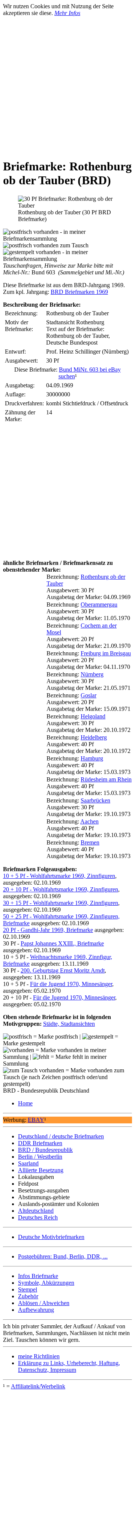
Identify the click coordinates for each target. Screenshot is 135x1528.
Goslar (88, 695)
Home (25, 1103)
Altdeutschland (36, 1210)
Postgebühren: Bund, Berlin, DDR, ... (63, 1256)
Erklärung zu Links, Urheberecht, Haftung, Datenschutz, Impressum (69, 1366)
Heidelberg (94, 737)
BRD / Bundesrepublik (45, 1150)
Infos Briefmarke (38, 1276)
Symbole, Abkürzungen (46, 1283)
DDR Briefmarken (40, 1143)
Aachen (89, 821)
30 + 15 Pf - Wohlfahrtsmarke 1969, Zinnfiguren (60, 903)
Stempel (27, 1289)
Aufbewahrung (36, 1310)
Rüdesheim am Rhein (106, 779)
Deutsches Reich (38, 1217)
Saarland (28, 1163)
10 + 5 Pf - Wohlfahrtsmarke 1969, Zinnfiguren (59, 876)
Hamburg (92, 758)
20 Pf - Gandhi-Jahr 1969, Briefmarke (48, 930)
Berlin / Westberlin (40, 1156)
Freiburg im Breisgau (106, 653)
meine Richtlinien (39, 1356)
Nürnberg (92, 674)
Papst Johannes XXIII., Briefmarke (62, 943)
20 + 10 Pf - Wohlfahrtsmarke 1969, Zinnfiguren (60, 889)
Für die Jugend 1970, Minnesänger (71, 984)
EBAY (36, 1120)
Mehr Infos (67, 13)
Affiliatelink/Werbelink (38, 1386)
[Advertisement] (67, 84)
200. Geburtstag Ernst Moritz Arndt (63, 970)
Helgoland (93, 716)
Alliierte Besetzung (40, 1170)
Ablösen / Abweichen (43, 1303)
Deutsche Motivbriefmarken (51, 1237)
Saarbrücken (95, 800)
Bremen (90, 842)
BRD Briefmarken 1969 (79, 292)
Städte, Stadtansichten (69, 1024)
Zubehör (28, 1296)
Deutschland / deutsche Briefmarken (61, 1136)
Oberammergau (99, 604)
